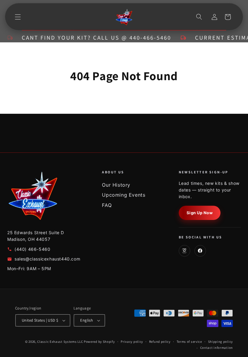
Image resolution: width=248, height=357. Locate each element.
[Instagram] (184, 251)
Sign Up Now (200, 212)
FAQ (107, 205)
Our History (116, 185)
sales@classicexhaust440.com (47, 258)
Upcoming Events (123, 195)
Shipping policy (220, 341)
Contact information (216, 348)
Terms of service (189, 341)
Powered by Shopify (99, 341)
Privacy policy (132, 341)
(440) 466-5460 (32, 249)
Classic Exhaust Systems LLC (60, 341)
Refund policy (160, 341)
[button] (17, 17)
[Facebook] (200, 251)
